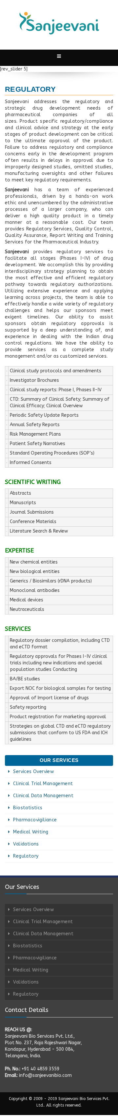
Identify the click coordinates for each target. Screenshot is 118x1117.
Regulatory (25, 856)
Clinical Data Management (43, 796)
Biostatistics (27, 808)
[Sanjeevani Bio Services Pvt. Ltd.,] (59, 22)
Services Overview (33, 771)
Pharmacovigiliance (35, 820)
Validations (26, 844)
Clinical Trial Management (43, 783)
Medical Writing (30, 832)
